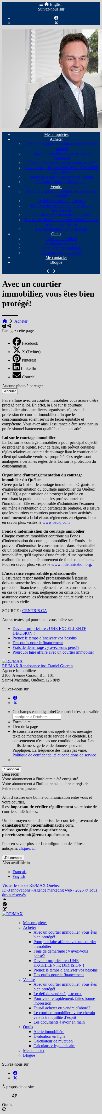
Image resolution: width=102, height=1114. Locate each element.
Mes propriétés (56, 134)
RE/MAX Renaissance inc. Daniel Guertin (37, 666)
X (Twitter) (31, 351)
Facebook (30, 343)
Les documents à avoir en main (61, 229)
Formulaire (22, 722)
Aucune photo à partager (22, 386)
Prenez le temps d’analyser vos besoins (62, 177)
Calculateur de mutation (61, 248)
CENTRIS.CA (34, 610)
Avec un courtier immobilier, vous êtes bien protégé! (61, 146)
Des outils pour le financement (61, 182)
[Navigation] (41, 4)
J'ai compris (13, 858)
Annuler (10, 391)
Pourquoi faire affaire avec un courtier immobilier (61, 155)
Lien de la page (25, 726)
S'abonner (11, 769)
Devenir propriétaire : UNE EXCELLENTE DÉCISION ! (61, 170)
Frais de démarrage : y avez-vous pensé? (61, 163)
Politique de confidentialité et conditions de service (54, 755)
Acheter (56, 139)
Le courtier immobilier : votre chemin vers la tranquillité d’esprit (61, 222)
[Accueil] (46, 4)
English (56, 4)
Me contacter (56, 257)
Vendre (56, 186)
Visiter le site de (31, 885)
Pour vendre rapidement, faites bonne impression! (61, 207)
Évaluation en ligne (61, 243)
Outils (56, 234)
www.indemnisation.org (71, 564)
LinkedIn (28, 368)
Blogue (56, 262)
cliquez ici (27, 848)
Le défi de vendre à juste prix (61, 201)
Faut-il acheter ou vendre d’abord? (61, 215)
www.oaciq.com (56, 522)
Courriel (29, 377)
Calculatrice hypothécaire (61, 253)
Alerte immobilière (61, 238)
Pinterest (29, 360)
